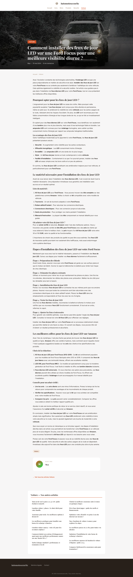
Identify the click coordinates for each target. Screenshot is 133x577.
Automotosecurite (69, 3)
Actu (55, 8)
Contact (46, 565)
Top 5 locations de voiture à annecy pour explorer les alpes (82, 522)
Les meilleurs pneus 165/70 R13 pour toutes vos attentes (85, 529)
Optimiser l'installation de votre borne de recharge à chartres (83, 535)
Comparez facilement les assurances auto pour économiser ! (85, 548)
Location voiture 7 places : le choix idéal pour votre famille (47, 509)
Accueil (49, 8)
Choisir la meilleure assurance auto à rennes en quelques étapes (84, 503)
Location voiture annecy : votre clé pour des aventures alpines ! (46, 529)
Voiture (83, 8)
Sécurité (76, 8)
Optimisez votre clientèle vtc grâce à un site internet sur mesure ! (84, 516)
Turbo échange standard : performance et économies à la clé (46, 544)
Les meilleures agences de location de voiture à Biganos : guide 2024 (84, 542)
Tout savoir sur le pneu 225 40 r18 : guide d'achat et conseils (46, 503)
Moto (61, 8)
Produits (68, 8)
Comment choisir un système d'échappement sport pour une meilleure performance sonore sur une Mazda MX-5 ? (47, 536)
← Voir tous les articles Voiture (43, 477)
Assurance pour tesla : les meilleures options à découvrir (48, 516)
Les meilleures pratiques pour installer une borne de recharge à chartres (47, 522)
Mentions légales (36, 565)
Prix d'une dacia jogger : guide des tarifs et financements (83, 509)
